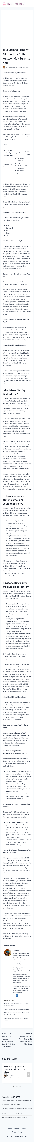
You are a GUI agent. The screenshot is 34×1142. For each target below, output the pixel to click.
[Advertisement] (17, 27)
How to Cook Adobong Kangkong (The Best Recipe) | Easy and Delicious (8, 1040)
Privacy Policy (17, 1132)
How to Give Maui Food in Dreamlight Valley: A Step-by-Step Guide (25, 1039)
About (10, 1129)
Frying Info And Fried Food (21, 67)
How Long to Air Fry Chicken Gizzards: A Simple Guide (15, 1117)
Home (24, 1129)
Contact (17, 1129)
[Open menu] (30, 3)
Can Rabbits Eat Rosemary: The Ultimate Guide (16, 1019)
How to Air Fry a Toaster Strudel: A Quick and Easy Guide (14, 1069)
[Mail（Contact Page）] (16, 995)
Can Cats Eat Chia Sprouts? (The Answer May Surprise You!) (16, 1100)
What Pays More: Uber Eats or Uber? (11, 1104)
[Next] (28, 1074)
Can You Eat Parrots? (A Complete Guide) (17, 1009)
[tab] (13, 1086)
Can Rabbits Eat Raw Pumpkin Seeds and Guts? (13, 1113)
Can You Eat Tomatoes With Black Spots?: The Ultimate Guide (16, 1013)
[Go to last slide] (5, 1074)
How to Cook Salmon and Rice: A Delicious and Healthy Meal (16, 1004)
